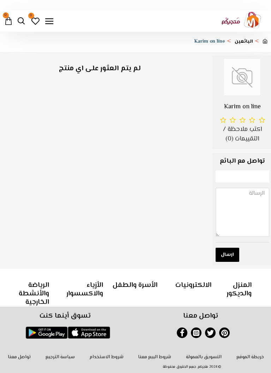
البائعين (244, 42)
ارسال (227, 255)
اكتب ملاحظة (245, 129)
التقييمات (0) (242, 139)
